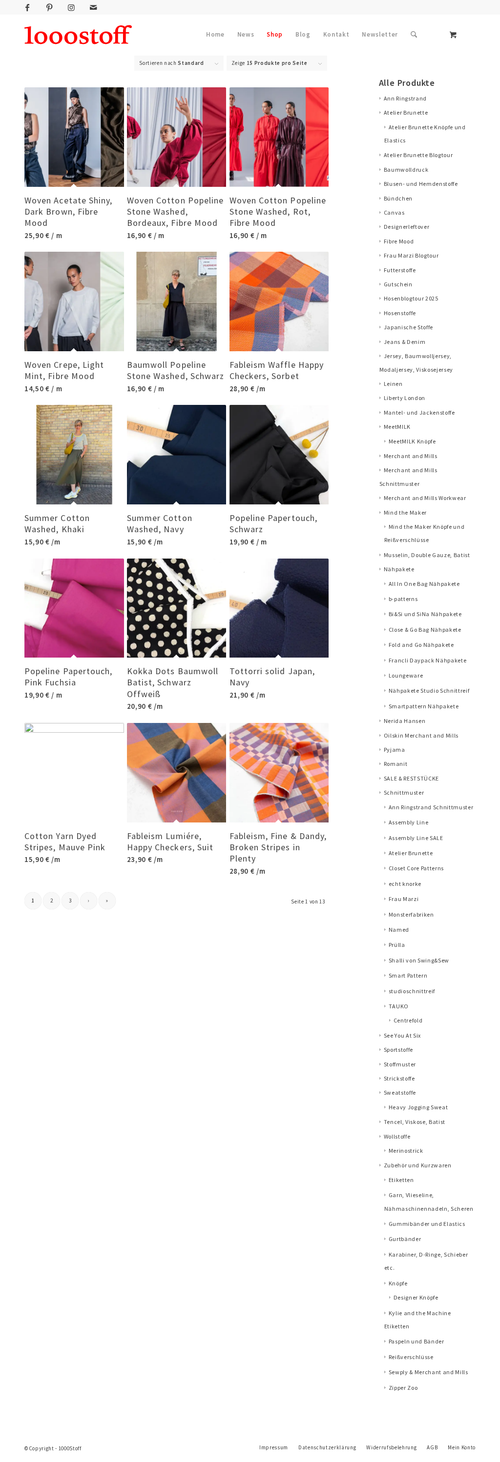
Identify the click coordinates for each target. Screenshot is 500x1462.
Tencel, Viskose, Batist (414, 1121)
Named (399, 929)
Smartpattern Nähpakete (424, 706)
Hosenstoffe (400, 313)
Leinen (393, 383)
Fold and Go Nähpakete (421, 644)
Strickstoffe (399, 1078)
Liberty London (404, 397)
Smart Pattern (408, 975)
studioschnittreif (412, 991)
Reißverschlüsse (411, 1357)
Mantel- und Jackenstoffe (419, 412)
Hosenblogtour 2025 (411, 298)
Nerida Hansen (405, 720)
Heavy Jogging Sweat (418, 1107)
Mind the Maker (405, 512)
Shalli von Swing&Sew (419, 960)
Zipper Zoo (403, 1387)
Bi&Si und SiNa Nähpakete (425, 614)
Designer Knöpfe (416, 1297)
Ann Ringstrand (405, 98)
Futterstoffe (400, 270)
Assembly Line (409, 822)
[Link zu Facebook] (27, 7)
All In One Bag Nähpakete (424, 583)
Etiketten (401, 1179)
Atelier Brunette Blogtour (418, 155)
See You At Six (402, 1035)
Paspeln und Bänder (416, 1341)
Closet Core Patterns (416, 868)
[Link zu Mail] (93, 7)
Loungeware (406, 675)
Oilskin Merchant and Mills (421, 735)
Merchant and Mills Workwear (425, 497)
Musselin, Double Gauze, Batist (427, 555)
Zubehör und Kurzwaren (418, 1165)
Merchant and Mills (411, 456)
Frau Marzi (404, 898)
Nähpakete (399, 569)
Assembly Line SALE (416, 837)
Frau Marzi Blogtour (411, 255)
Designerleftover (407, 226)
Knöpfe (398, 1283)
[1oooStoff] (78, 35)
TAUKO (399, 1006)
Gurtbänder (405, 1238)
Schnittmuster (404, 792)
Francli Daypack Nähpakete (428, 660)
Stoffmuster (400, 1064)
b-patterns (403, 598)
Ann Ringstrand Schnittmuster (431, 807)
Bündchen (398, 198)
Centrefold (408, 1020)
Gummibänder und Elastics (427, 1223)
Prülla (397, 944)
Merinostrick (406, 1150)
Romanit (396, 763)
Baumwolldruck (406, 169)
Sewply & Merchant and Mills (428, 1372)
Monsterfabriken (411, 914)
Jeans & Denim (405, 341)
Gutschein (398, 284)
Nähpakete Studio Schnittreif (429, 690)
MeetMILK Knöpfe (412, 441)
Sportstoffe (398, 1049)
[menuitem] (215, 35)
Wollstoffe (397, 1136)
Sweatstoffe (400, 1092)
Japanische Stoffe (408, 327)
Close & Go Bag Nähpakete (425, 629)
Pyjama (394, 749)
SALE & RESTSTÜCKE (411, 778)
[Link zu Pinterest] (49, 7)
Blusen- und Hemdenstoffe (421, 183)
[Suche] (413, 35)
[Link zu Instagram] (71, 7)
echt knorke (405, 883)
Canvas (394, 212)
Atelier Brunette (406, 112)
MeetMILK (397, 426)
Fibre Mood (399, 241)
